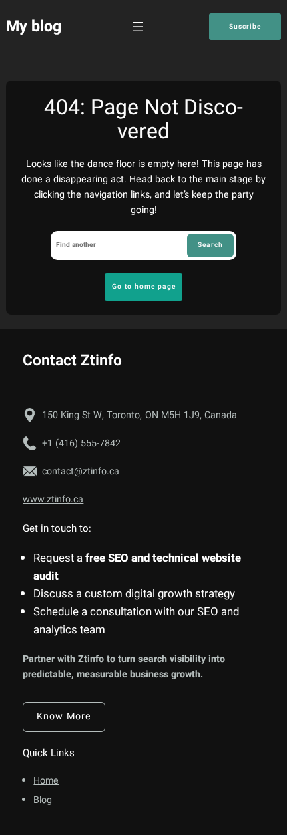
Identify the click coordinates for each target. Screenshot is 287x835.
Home (46, 781)
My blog (33, 26)
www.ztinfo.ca (53, 499)
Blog (42, 800)
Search (210, 245)
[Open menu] (138, 27)
